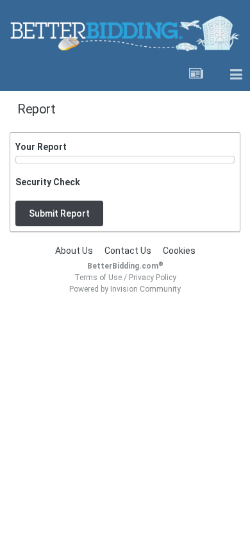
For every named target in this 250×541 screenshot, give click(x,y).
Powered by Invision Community (125, 289)
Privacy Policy (152, 277)
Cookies (179, 251)
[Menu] (236, 75)
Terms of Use (98, 277)
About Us (74, 251)
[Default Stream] (196, 75)
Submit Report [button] (59, 213)
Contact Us (127, 251)
